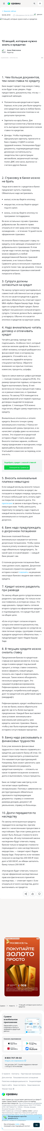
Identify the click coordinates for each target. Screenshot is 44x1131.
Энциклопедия (35, 1081)
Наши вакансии (33, 1085)
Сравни (2, 1006)
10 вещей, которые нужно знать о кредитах (30, 1006)
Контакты (15, 1074)
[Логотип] (22, 1094)
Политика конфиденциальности (15, 1081)
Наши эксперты (19, 1085)
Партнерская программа (31, 1074)
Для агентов (7, 1077)
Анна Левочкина (14, 50)
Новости (12, 1006)
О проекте (6, 1074)
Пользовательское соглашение (25, 1077)
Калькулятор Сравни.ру (19, 467)
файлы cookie (27, 1111)
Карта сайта (7, 1085)
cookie (17, 1124)
